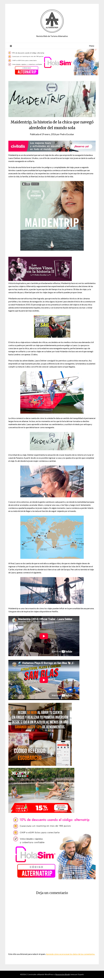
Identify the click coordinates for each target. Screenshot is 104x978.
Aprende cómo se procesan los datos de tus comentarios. (70, 954)
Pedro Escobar (67, 134)
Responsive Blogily (62, 974)
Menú (91, 46)
